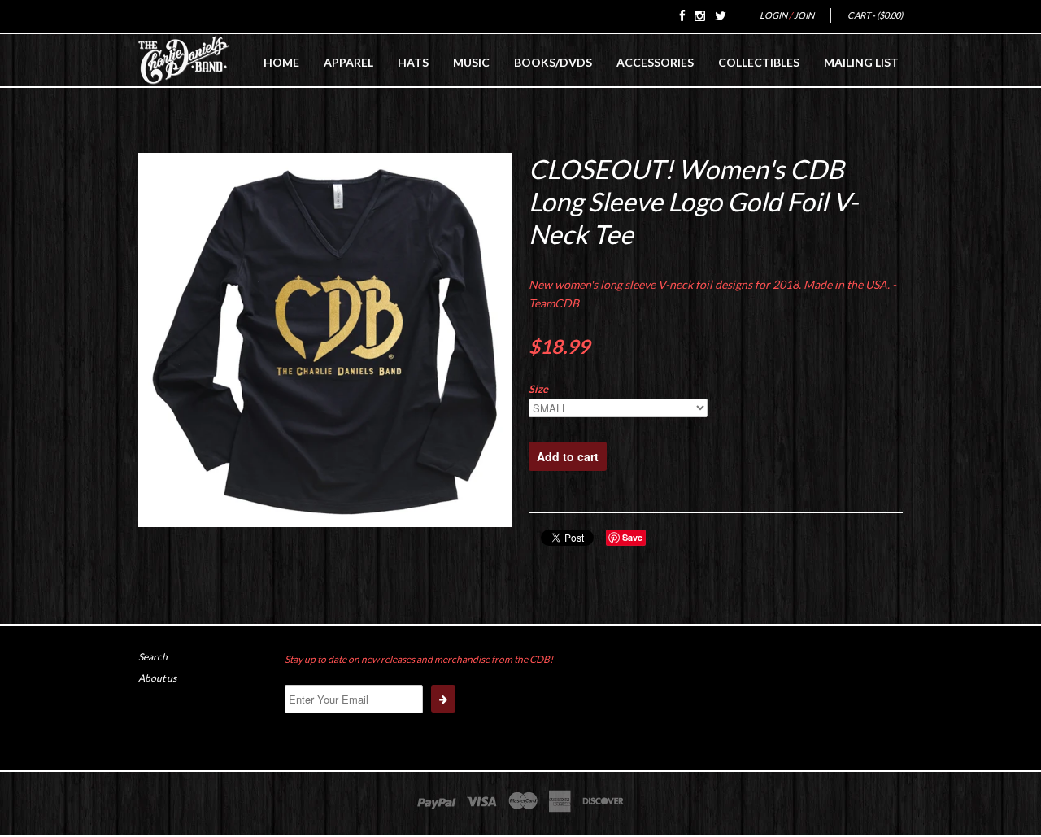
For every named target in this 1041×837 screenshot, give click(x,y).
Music (471, 62)
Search (153, 657)
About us (157, 678)
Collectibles (758, 62)
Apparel (348, 62)
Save (632, 537)
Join (804, 15)
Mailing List (861, 62)
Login (773, 15)
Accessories (655, 62)
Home (281, 62)
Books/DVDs (553, 62)
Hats (413, 62)
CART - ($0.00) (875, 15)
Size (538, 388)
